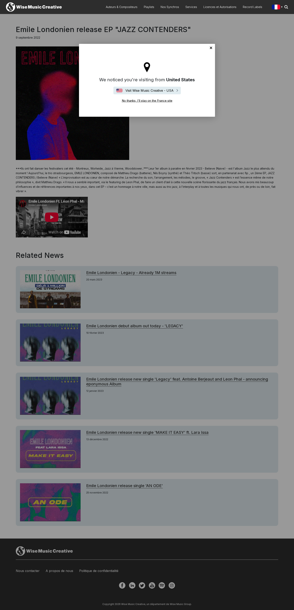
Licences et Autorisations (219, 7)
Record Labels (252, 7)
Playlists (149, 7)
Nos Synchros (170, 7)
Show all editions (277, 7)
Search (286, 7)
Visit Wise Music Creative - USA (149, 90)
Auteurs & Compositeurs (121, 7)
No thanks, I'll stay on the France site (211, 47)
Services (191, 7)
